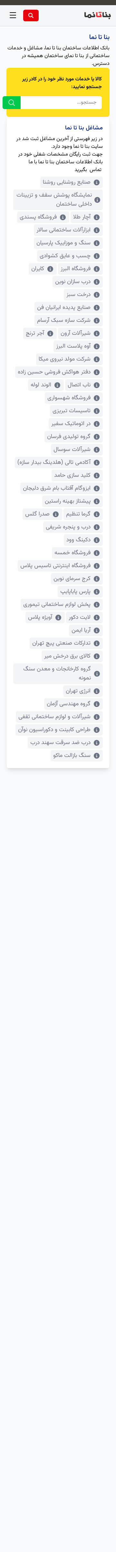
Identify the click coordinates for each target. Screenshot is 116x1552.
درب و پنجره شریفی (68, 527)
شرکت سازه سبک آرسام (64, 320)
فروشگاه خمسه (72, 552)
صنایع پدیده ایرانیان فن (64, 307)
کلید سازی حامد (72, 475)
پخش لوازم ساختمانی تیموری (57, 604)
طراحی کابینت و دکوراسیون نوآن (54, 729)
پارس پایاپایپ (75, 591)
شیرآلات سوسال (72, 449)
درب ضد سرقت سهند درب (60, 742)
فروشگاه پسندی (38, 217)
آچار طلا (82, 217)
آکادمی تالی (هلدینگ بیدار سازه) (54, 462)
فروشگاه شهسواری (69, 398)
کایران (37, 268)
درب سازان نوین (73, 281)
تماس (96, 170)
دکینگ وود (78, 540)
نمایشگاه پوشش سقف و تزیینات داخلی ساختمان (54, 200)
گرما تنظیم (78, 514)
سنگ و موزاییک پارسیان (63, 243)
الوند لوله (41, 385)
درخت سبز (78, 294)
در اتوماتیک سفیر (71, 423)
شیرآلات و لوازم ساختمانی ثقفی (54, 716)
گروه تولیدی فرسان (69, 436)
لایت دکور (80, 617)
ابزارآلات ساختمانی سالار (63, 230)
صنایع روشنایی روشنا (67, 182)
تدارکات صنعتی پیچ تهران (61, 643)
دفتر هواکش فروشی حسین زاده (54, 372)
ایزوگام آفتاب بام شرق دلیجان (57, 488)
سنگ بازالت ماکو (72, 755)
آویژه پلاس (40, 617)
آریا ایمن (81, 630)
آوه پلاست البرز (73, 346)
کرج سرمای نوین (72, 578)
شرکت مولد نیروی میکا (65, 359)
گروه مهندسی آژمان (69, 704)
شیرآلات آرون (76, 333)
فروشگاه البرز (76, 268)
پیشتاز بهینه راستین (68, 501)
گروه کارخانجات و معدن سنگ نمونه (57, 674)
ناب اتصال (79, 385)
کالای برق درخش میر (67, 656)
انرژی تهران (78, 691)
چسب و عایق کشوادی (65, 255)
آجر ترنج (35, 333)
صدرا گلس (37, 514)
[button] (13, 15)
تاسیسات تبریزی (72, 410)
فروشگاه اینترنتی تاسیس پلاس (55, 565)
